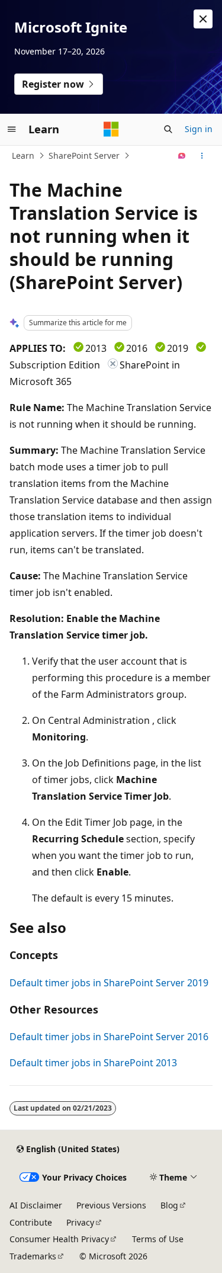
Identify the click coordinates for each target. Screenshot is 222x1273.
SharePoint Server (84, 155)
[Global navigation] (12, 129)
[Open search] (168, 129)
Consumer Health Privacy (59, 1239)
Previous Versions (111, 1205)
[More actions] (202, 155)
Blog (169, 1205)
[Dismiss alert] (203, 18)
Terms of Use (158, 1239)
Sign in (199, 128)
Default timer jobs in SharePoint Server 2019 (108, 982)
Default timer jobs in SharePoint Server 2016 (108, 1036)
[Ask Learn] (182, 155)
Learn (23, 155)
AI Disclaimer (35, 1205)
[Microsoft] (111, 129)
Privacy (80, 1222)
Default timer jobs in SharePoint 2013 (93, 1062)
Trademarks (32, 1256)
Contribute (30, 1222)
